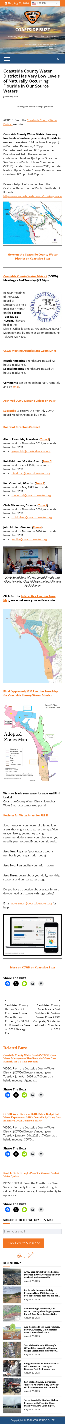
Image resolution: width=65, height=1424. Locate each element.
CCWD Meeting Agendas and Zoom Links (29, 351)
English (41, 3)
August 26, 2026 (32, 1280)
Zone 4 (37, 527)
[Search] (58, 59)
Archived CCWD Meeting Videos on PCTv (29, 401)
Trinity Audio (35, 107)
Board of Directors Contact (21, 427)
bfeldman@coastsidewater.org (31, 473)
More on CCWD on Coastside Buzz (32, 967)
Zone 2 (42, 505)
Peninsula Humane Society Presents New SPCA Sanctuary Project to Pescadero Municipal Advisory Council (41, 1294)
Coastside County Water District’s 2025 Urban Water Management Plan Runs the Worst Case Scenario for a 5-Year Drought (29, 1058)
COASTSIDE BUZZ (32, 29)
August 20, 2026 (32, 1354)
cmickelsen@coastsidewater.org (32, 517)
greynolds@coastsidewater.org (31, 451)
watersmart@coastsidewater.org (31, 903)
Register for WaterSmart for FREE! (25, 815)
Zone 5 (47, 461)
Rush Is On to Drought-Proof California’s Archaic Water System (31, 1175)
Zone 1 (44, 439)
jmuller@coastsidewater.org (29, 539)
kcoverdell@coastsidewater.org (31, 495)
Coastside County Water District (25, 276)
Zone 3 (40, 483)
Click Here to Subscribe (24, 1243)
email (15, 387)
